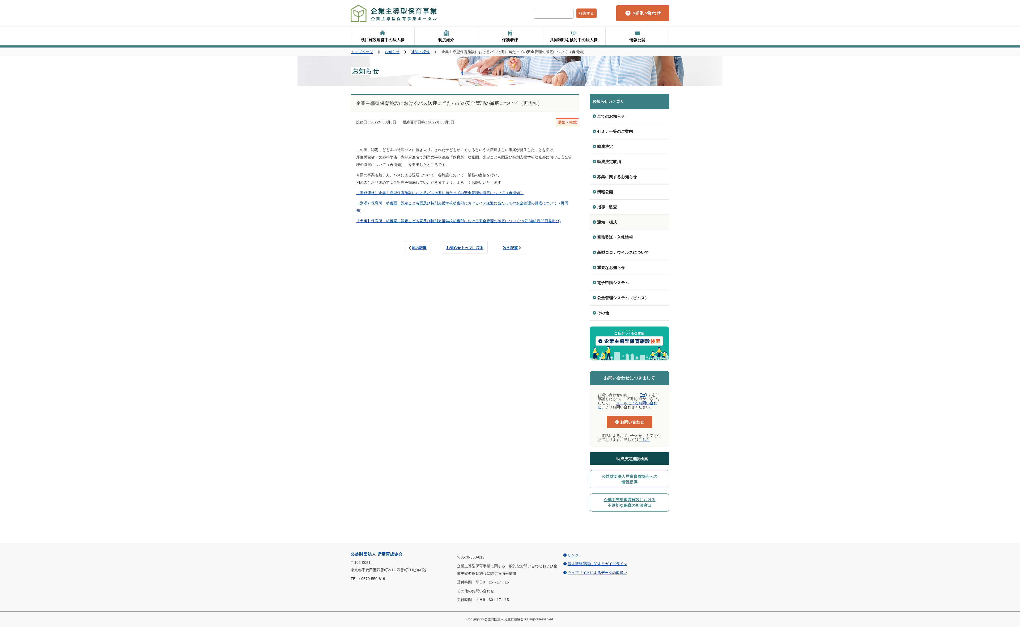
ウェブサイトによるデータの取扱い (597, 572)
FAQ (643, 395)
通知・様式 (420, 52)
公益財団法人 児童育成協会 (377, 554)
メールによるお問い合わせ (627, 405)
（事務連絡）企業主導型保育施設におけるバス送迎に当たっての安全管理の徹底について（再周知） (440, 193)
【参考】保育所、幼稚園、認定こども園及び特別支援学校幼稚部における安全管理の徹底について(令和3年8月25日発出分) (458, 221)
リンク (573, 555)
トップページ (362, 52)
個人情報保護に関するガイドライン (597, 564)
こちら (644, 439)
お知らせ (392, 52)
